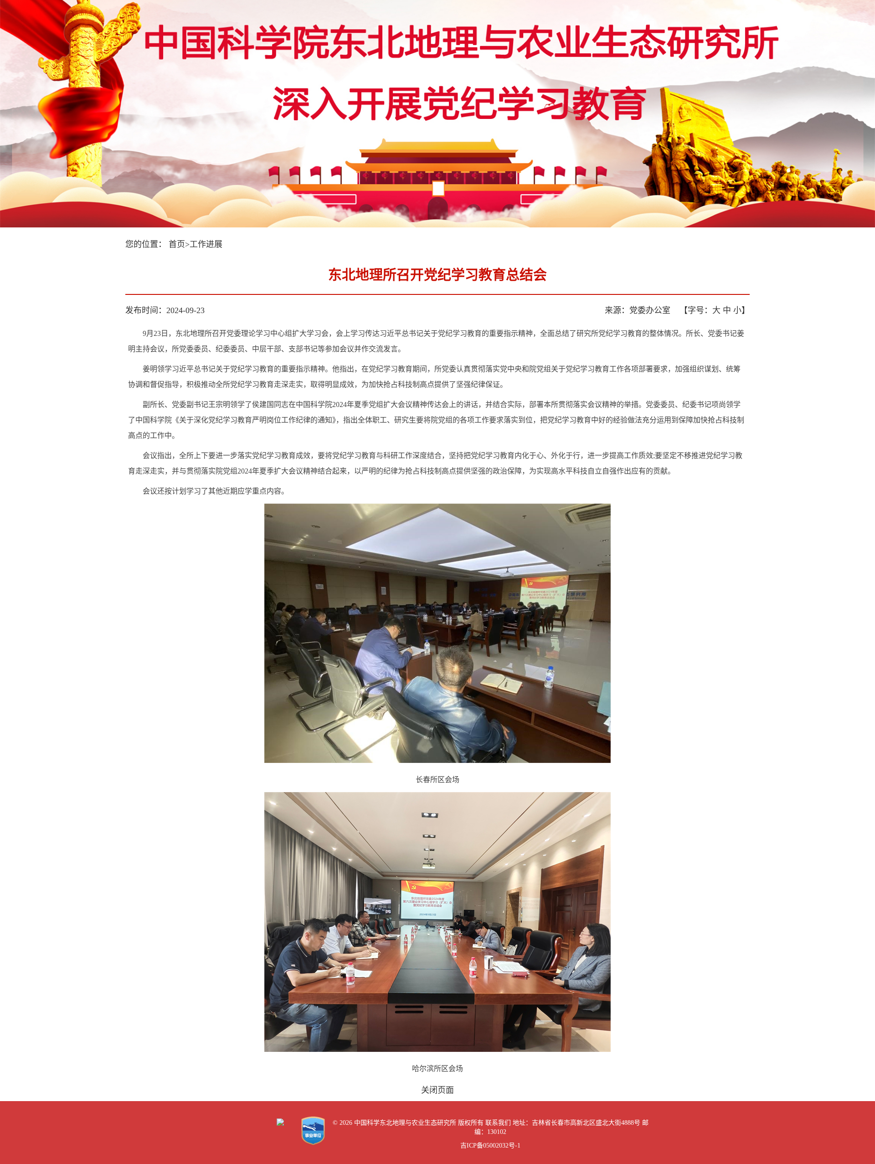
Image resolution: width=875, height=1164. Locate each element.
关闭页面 (437, 1090)
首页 (177, 244)
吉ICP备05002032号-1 (490, 1145)
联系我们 (498, 1122)
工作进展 (206, 244)
